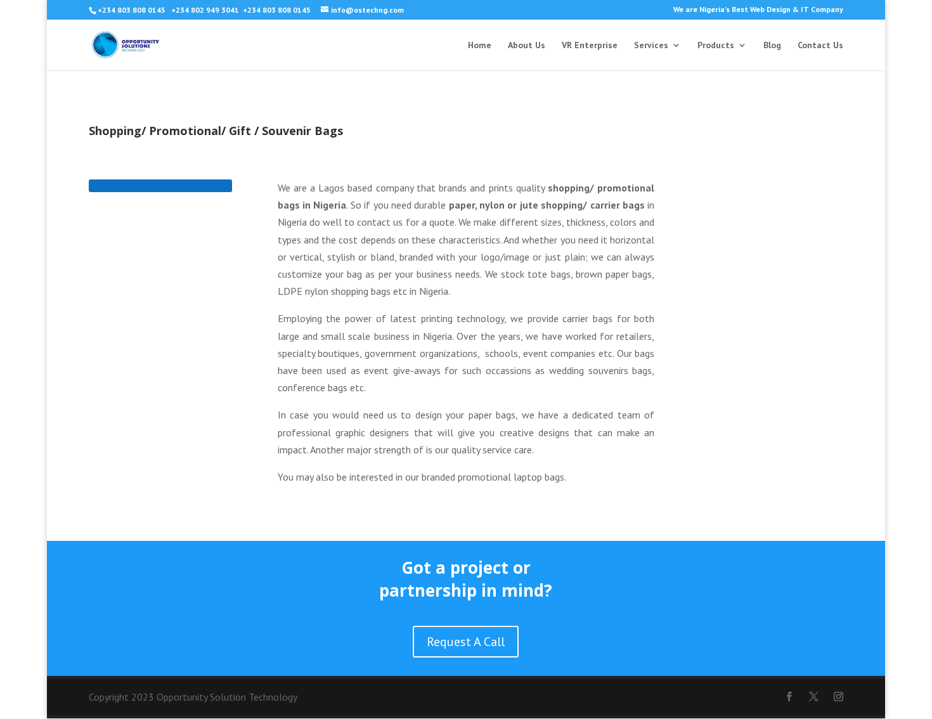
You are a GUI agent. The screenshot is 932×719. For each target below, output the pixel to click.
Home (479, 46)
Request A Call (466, 641)
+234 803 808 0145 (132, 10)
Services (651, 46)
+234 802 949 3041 (205, 10)
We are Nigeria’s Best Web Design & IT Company (758, 10)
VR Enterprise (590, 46)
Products (715, 46)
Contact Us (820, 46)
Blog (772, 46)
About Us (526, 46)
